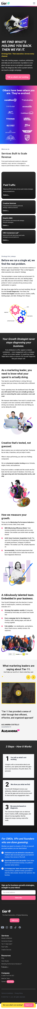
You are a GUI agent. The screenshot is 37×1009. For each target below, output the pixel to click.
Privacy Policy (19, 993)
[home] (5, 3)
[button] (34, 3)
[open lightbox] (18, 693)
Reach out (29, 1005)
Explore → (6, 195)
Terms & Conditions (7, 993)
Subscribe (18, 898)
